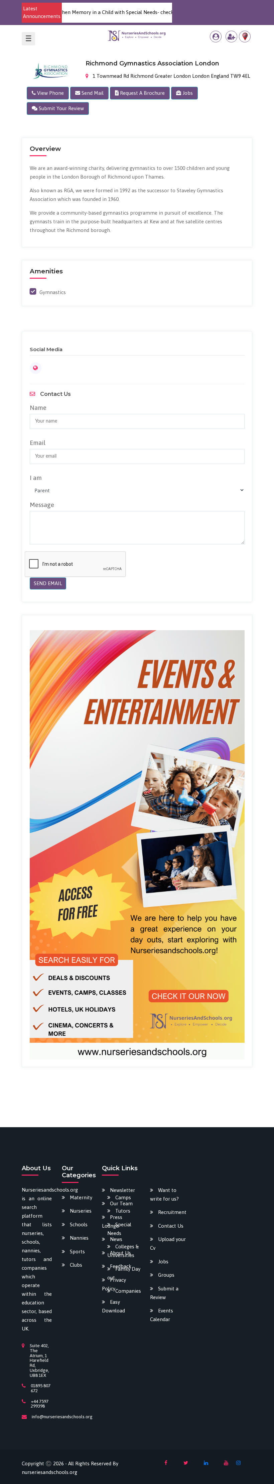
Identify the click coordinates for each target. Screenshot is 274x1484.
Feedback (120, 1266)
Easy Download (113, 1306)
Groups (166, 1275)
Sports (77, 1251)
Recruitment (172, 1212)
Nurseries (81, 1211)
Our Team (121, 1203)
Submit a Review (164, 1293)
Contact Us (170, 1226)
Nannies (79, 1238)
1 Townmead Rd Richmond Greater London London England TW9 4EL (170, 76)
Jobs (163, 1261)
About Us (120, 1253)
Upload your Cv (168, 1243)
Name (38, 407)
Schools (79, 1224)
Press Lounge (112, 1221)
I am (36, 477)
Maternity (81, 1197)
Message (42, 504)
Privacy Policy (114, 1284)
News (116, 1239)
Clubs (76, 1265)
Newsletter (122, 1190)
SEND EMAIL (48, 583)
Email (37, 442)
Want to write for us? (164, 1194)
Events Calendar (161, 1315)
